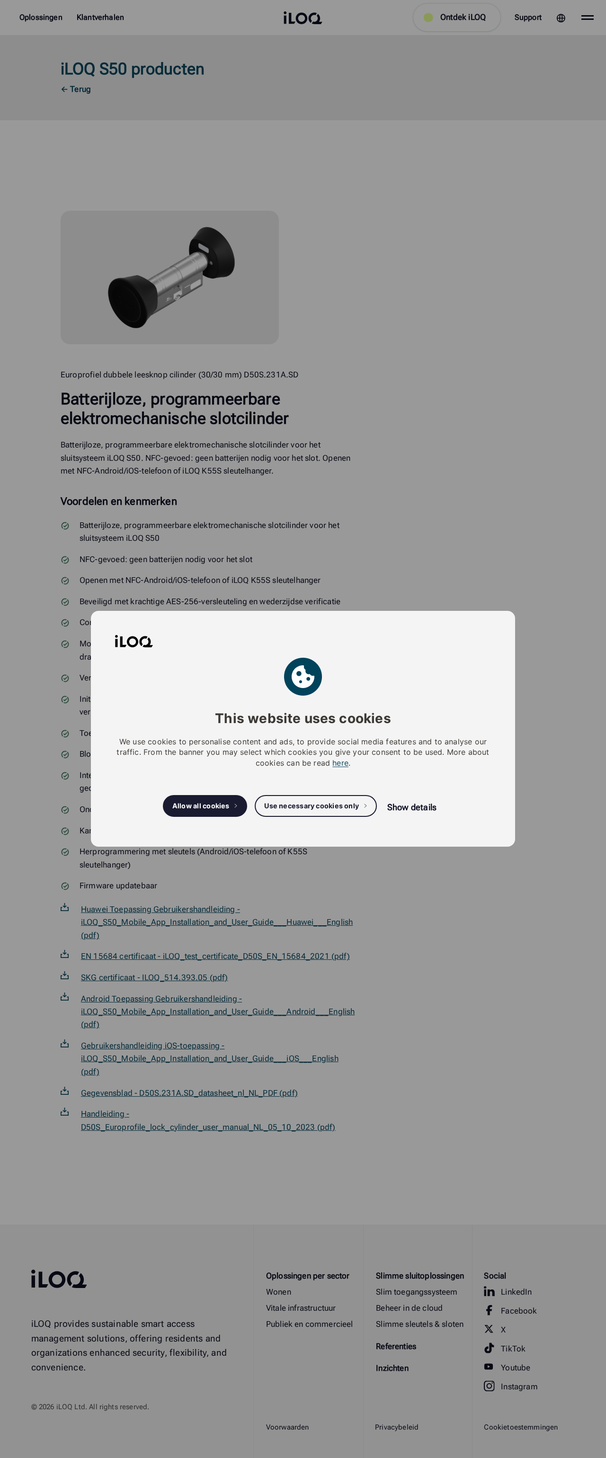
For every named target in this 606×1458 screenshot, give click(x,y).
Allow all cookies (201, 806)
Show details (412, 807)
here (340, 763)
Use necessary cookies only (311, 806)
